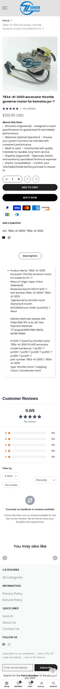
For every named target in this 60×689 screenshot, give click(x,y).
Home (6, 20)
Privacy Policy (12, 594)
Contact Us (10, 629)
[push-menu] (5, 8)
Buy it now (30, 197)
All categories (12, 577)
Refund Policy (12, 600)
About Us (9, 622)
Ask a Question (11, 223)
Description (30, 256)
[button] (27, 179)
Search (7, 616)
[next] (55, 558)
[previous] (4, 558)
